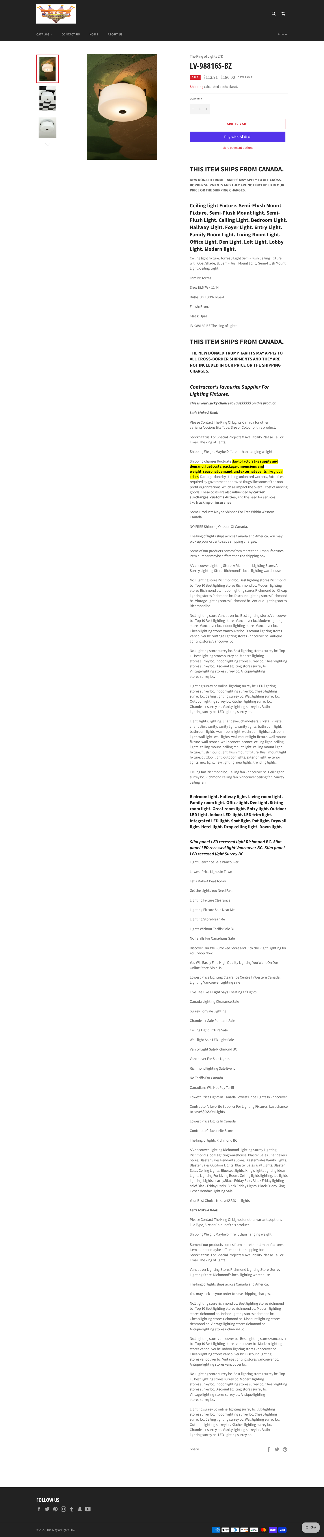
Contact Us (71, 34)
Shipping (196, 86)
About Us (115, 34)
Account (283, 34)
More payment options (237, 148)
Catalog (43, 34)
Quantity (196, 99)
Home (93, 34)
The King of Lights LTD (60, 1530)
